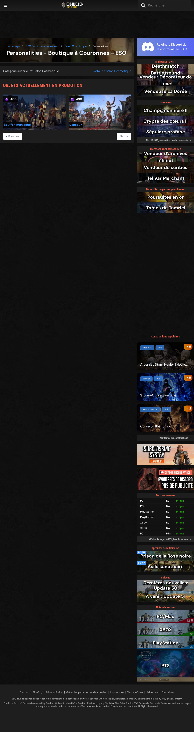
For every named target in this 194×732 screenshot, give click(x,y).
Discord (24, 692)
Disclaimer (168, 692)
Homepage (13, 46)
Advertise (152, 692)
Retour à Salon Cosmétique (112, 71)
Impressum (117, 692)
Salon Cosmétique (76, 46)
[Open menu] (5, 5)
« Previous (12, 136)
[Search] (164, 5)
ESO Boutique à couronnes (42, 46)
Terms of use (135, 692)
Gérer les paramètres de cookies (86, 692)
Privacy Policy (54, 692)
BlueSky (37, 692)
